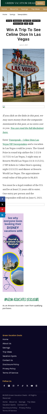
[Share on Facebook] (2, 199)
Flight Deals (27, 21)
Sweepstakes (22, 14)
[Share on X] (2, 204)
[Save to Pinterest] (2, 209)
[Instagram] (13, 385)
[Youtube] (31, 385)
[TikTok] (22, 385)
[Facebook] (4, 385)
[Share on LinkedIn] (2, 214)
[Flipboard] (8, 385)
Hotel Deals (36, 21)
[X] (27, 385)
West (31, 23)
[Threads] (36, 385)
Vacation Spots (18, 23)
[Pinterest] (18, 385)
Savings (12, 14)
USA (26, 23)
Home (5, 14)
